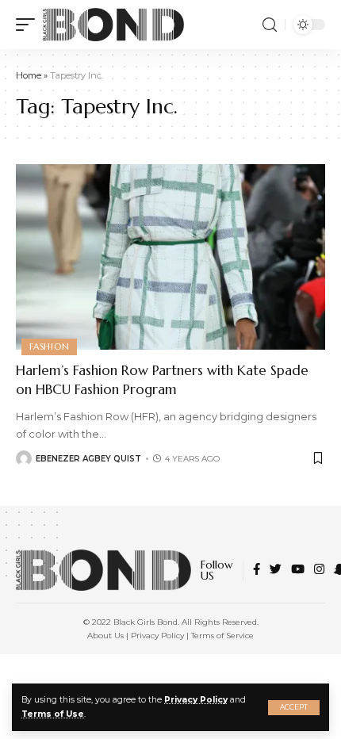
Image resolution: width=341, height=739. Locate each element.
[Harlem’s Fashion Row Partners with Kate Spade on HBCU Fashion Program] (170, 257)
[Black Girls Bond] (113, 24)
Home (28, 75)
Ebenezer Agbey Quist (88, 459)
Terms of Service (222, 635)
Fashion (49, 346)
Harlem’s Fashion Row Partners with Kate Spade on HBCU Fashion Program (162, 380)
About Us (105, 635)
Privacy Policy (196, 700)
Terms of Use (52, 714)
